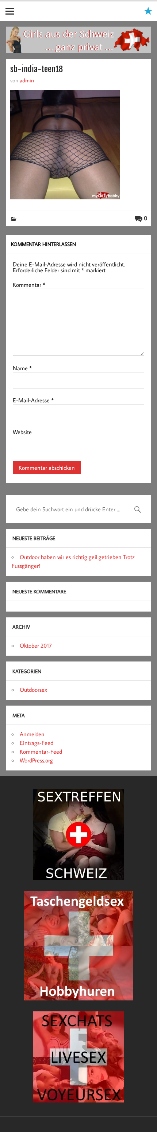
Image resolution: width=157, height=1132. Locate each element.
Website (22, 432)
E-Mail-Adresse (33, 400)
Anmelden (32, 734)
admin (27, 80)
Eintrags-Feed (36, 742)
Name (22, 368)
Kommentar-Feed (41, 751)
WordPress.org (36, 760)
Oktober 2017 (36, 645)
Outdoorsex (33, 689)
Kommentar (29, 285)
